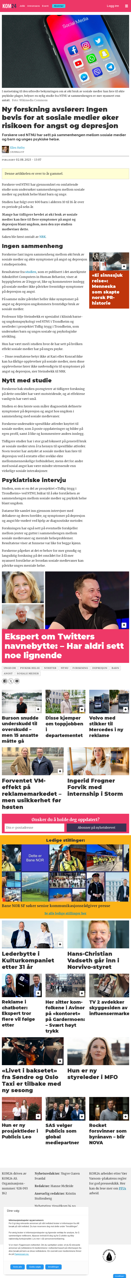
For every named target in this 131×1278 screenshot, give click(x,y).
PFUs (122, 1188)
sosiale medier (28, 673)
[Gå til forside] (10, 6)
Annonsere (33, 6)
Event (45, 6)
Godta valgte (35, 1267)
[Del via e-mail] (17, 681)
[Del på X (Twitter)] (11, 681)
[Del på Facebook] (5, 681)
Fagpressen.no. (21, 1254)
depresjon (99, 668)
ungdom (10, 668)
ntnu (64, 668)
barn (115, 668)
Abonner (59, 6)
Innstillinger (119, 1276)
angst (8, 673)
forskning (80, 668)
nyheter (50, 668)
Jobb (22, 6)
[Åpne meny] (126, 6)
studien (30, 272)
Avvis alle (17, 1267)
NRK (42, 237)
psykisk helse (30, 668)
